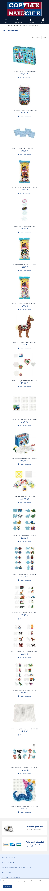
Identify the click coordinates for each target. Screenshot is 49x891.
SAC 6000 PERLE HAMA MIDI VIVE (24, 265)
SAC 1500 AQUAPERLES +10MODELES (24, 767)
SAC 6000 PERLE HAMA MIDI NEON (24, 187)
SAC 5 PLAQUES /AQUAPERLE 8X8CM (24, 729)
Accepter (7, 886)
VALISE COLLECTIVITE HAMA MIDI (24, 71)
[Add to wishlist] (23, 69)
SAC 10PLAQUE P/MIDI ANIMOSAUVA (24, 613)
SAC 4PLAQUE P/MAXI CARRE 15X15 (24, 149)
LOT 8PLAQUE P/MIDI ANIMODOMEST (24, 651)
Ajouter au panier (25, 77)
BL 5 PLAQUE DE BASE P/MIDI (24, 226)
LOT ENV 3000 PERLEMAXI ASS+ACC (24, 458)
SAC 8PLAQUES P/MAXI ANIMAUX (24, 535)
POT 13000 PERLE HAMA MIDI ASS (24, 110)
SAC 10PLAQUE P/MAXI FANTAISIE (24, 574)
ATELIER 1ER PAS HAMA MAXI (24, 497)
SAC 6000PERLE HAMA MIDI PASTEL (24, 303)
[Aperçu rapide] (25, 69)
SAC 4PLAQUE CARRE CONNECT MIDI (24, 806)
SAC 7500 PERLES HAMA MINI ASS (24, 342)
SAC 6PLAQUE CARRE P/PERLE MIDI (24, 419)
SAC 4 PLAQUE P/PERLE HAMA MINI (24, 381)
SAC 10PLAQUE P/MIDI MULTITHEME (24, 690)
